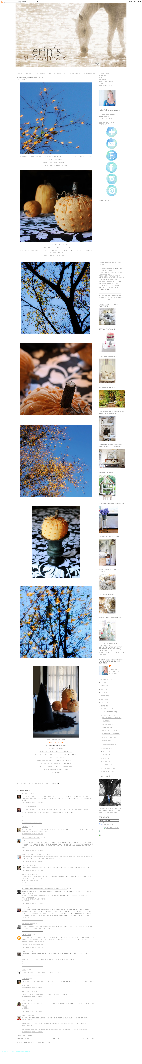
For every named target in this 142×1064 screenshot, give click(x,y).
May (105, 758)
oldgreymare (29, 806)
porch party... (109, 737)
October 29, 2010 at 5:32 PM (32, 975)
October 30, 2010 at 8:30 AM (32, 1031)
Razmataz (27, 865)
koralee (26, 1015)
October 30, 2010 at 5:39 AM (32, 996)
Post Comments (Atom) (42, 1042)
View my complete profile (114, 671)
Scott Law (27, 924)
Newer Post (23, 1038)
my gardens (74, 73)
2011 (103, 702)
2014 (103, 692)
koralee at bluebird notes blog (56, 752)
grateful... (107, 724)
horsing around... (110, 731)
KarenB (25, 793)
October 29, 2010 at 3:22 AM (32, 861)
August (107, 748)
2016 (103, 686)
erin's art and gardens (33, 854)
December (108, 708)
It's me (25, 827)
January (107, 771)
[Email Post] (58, 783)
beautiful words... (111, 734)
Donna (25, 979)
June (105, 755)
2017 (103, 682)
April (105, 761)
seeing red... (108, 727)
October (107, 715)
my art (29, 73)
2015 (103, 689)
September (109, 745)
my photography (56, 73)
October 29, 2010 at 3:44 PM (32, 966)
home (19, 73)
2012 (103, 699)
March (106, 765)
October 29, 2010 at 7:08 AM (32, 903)
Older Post (89, 1038)
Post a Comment (25, 1035)
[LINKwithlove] (111, 828)
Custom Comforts (31, 838)
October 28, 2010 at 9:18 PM (32, 823)
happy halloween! (111, 718)
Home (56, 1038)
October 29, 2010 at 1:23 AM (32, 833)
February (108, 768)
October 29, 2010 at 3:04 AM (32, 850)
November (108, 712)
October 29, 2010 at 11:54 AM (32, 947)
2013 (103, 696)
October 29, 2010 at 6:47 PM (32, 987)
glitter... (22, 80)
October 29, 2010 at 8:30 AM (32, 931)
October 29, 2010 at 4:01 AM (32, 870)
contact (105, 73)
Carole (25, 951)
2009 (103, 776)
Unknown (26, 935)
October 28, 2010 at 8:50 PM (32, 802)
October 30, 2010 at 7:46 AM (32, 1011)
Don (24, 970)
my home (40, 73)
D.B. (23, 907)
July (105, 751)
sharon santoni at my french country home (44, 889)
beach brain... (108, 740)
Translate (108, 824)
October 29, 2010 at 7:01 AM (32, 885)
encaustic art (90, 73)
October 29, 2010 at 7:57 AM (32, 920)
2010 (103, 706)
